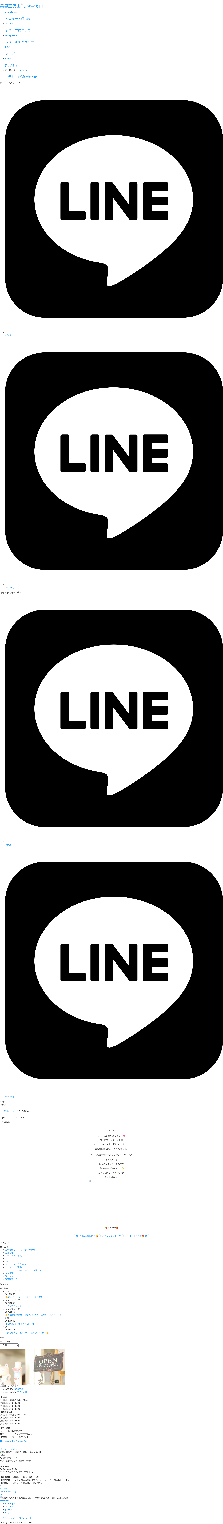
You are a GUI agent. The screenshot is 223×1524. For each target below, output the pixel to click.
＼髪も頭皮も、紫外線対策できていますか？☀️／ (28, 1332)
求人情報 (9, 1273)
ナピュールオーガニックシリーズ (25, 1270)
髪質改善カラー (12, 1279)
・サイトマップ (7, 1518)
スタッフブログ (12, 1261)
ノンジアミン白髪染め (15, 1264)
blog (7, 1512)
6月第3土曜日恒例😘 (88, 1235)
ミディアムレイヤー (14, 1306)
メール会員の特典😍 (135, 1235)
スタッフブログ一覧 (111, 1235)
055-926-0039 (22, 1392)
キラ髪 (8, 1258)
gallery (8, 1509)
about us (9, 1506)
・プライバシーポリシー (26, 1518)
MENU (7, 1500)
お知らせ (9, 1252)
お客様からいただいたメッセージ (20, 1249)
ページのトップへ (8, 1449)
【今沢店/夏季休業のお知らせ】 (20, 1323)
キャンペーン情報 (13, 1255)
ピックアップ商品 (13, 1267)
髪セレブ (9, 1276)
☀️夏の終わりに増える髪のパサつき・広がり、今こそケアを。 (34, 1314)
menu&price (11, 1503)
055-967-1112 (20, 1389)
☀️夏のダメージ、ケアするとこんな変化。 (25, 1297)
